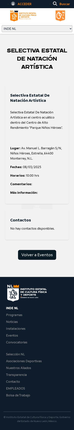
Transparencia (16, 375)
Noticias (12, 322)
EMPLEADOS (15, 388)
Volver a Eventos (37, 254)
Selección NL (15, 354)
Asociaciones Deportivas (24, 361)
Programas (14, 315)
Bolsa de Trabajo (18, 395)
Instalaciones (15, 328)
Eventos (12, 335)
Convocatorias (16, 342)
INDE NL (12, 308)
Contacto (13, 381)
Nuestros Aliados (18, 368)
